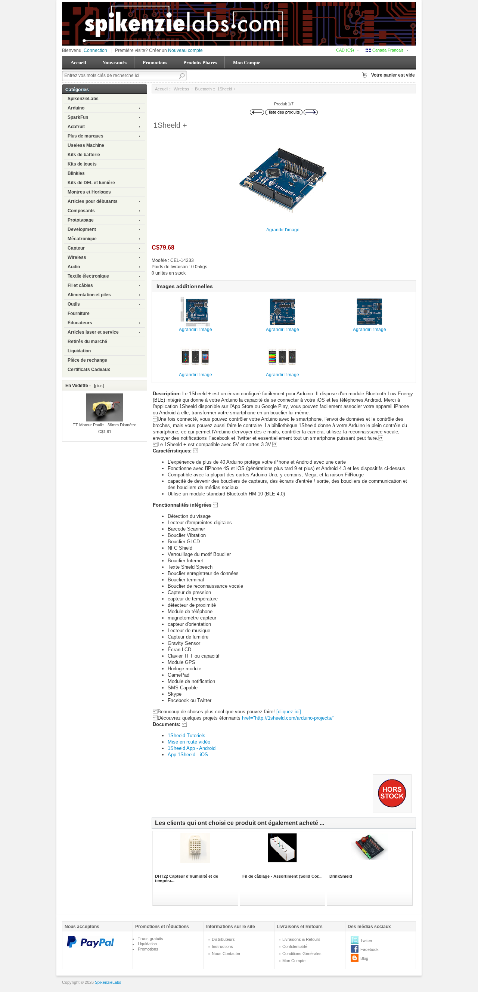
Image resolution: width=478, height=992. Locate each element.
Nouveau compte (185, 50)
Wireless (77, 257)
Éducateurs (80, 322)
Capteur (76, 248)
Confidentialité (294, 946)
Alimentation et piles (89, 294)
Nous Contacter (226, 953)
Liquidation (79, 350)
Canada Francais (387, 50)
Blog (364, 958)
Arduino (76, 108)
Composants (81, 210)
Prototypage (81, 220)
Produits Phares (200, 62)
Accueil (78, 62)
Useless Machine (86, 145)
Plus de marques (85, 136)
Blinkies (76, 173)
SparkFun (78, 117)
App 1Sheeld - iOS (188, 754)
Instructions (222, 946)
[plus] (98, 385)
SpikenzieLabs (83, 98)
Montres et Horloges (89, 192)
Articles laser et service (93, 332)
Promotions (155, 62)
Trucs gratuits (150, 938)
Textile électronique (88, 276)
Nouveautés (114, 62)
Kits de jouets (82, 164)
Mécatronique (82, 238)
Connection (95, 50)
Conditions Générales (302, 953)
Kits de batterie (84, 154)
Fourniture (79, 313)
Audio (74, 266)
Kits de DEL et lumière (91, 182)
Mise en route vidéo (189, 742)
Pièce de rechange (87, 360)
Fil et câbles (80, 285)
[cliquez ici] (288, 711)
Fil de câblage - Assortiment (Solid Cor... (282, 876)
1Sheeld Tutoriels (186, 735)
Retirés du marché (87, 341)
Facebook (369, 949)
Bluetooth (203, 89)
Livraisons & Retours (301, 939)
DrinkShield (340, 876)
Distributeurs (223, 939)
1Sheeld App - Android (191, 748)
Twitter (366, 940)
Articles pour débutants (93, 201)
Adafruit (76, 126)
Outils (74, 304)
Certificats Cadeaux (89, 369)
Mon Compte (246, 62)
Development (82, 229)
